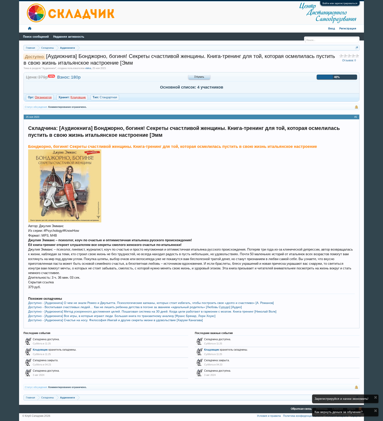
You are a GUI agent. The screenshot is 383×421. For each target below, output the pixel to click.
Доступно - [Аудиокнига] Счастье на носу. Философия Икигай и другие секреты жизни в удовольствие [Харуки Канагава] (115, 320)
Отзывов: (349, 60)
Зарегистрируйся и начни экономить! (341, 398)
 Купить (199, 77)
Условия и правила (269, 415)
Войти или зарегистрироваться (339, 3)
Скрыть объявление (375, 397)
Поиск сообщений (36, 36)
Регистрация (347, 28)
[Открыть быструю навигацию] (356, 47)
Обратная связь (301, 409)
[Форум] (30, 29)
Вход (331, 28)
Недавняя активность (68, 36)
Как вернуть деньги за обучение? (339, 412)
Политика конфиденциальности (303, 415)
